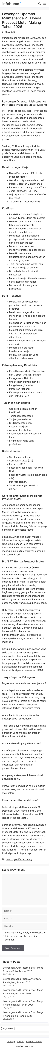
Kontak (20, 1041)
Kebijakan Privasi (34, 1041)
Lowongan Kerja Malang (19, 859)
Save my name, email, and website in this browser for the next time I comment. (25, 936)
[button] (39, 4)
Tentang (11, 1041)
